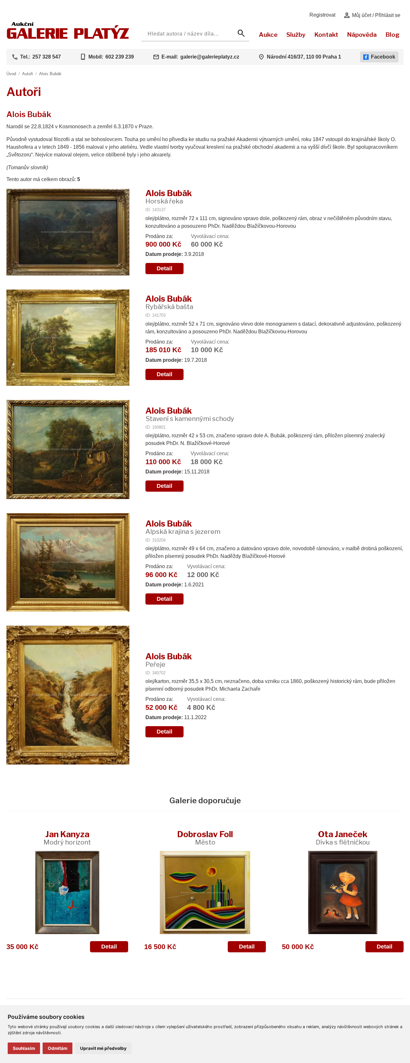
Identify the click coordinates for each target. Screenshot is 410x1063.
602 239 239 (119, 56)
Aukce (268, 34)
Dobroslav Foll (205, 837)
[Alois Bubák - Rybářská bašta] (67, 338)
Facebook (383, 56)
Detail (164, 268)
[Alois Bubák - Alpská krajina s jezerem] (67, 563)
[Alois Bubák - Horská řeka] (67, 233)
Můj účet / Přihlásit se (371, 15)
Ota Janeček (343, 837)
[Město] (205, 892)
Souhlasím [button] (24, 1048)
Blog (392, 34)
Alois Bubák (50, 73)
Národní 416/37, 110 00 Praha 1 (304, 56)
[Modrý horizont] (67, 892)
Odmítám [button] (57, 1048)
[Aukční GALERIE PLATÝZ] (68, 37)
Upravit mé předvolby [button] (103, 1048)
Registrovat (322, 15)
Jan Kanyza (67, 837)
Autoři (27, 73)
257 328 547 (46, 56)
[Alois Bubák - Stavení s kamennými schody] (67, 450)
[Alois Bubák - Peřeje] (67, 696)
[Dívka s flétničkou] (343, 892)
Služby (296, 34)
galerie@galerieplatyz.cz (209, 56)
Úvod (11, 73)
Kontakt (326, 34)
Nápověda (362, 34)
